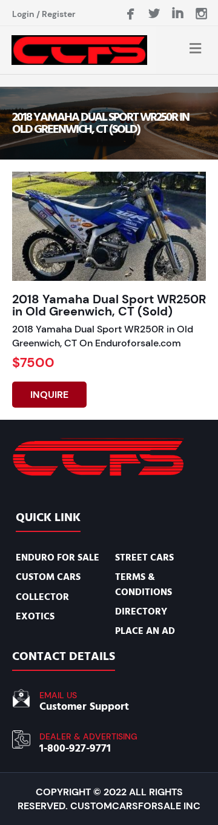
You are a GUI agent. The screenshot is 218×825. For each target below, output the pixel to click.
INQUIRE (49, 394)
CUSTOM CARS (48, 577)
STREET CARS (144, 557)
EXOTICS (35, 616)
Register (59, 13)
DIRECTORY (141, 611)
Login (23, 13)
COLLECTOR (42, 597)
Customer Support (84, 706)
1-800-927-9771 (75, 748)
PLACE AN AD (145, 631)
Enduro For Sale (57, 557)
